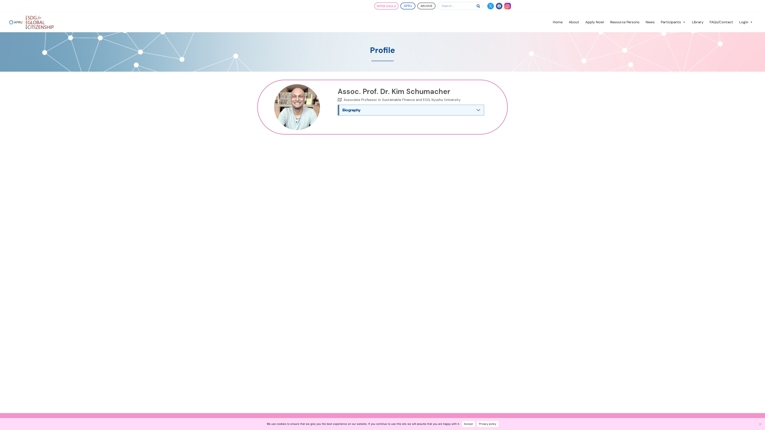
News (650, 22)
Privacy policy (487, 423)
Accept (468, 423)
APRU (408, 6)
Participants (671, 22)
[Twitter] (490, 6)
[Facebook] (499, 6)
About (574, 22)
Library (697, 22)
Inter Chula (386, 6)
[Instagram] (507, 6)
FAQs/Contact (721, 22)
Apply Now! (594, 22)
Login (743, 22)
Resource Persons (624, 22)
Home (558, 22)
